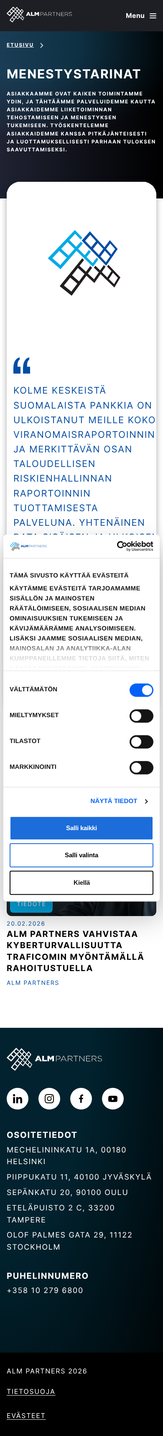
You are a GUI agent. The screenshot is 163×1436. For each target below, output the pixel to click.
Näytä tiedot (114, 801)
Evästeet (26, 1415)
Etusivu (20, 45)
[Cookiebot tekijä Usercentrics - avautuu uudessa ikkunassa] (117, 546)
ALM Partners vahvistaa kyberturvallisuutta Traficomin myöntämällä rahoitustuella (76, 951)
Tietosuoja (31, 1391)
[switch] (141, 716)
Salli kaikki (81, 827)
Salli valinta (81, 855)
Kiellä (82, 882)
